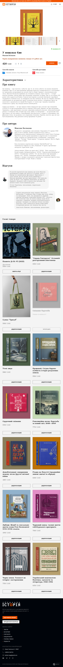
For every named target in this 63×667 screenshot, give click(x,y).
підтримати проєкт (10, 617)
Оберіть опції (16, 271)
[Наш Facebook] (9, 658)
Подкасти (7, 641)
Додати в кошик (47, 271)
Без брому (7, 632)
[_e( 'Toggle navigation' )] (59, 4)
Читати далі (46, 329)
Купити (51, 63)
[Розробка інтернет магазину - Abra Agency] (55, 664)
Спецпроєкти (8, 636)
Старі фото (7, 634)
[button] (59, 41)
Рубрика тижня (8, 639)
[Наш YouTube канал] (3, 658)
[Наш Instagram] (12, 658)
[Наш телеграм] (6, 658)
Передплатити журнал (11, 621)
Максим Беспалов (8, 55)
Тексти (6, 629)
